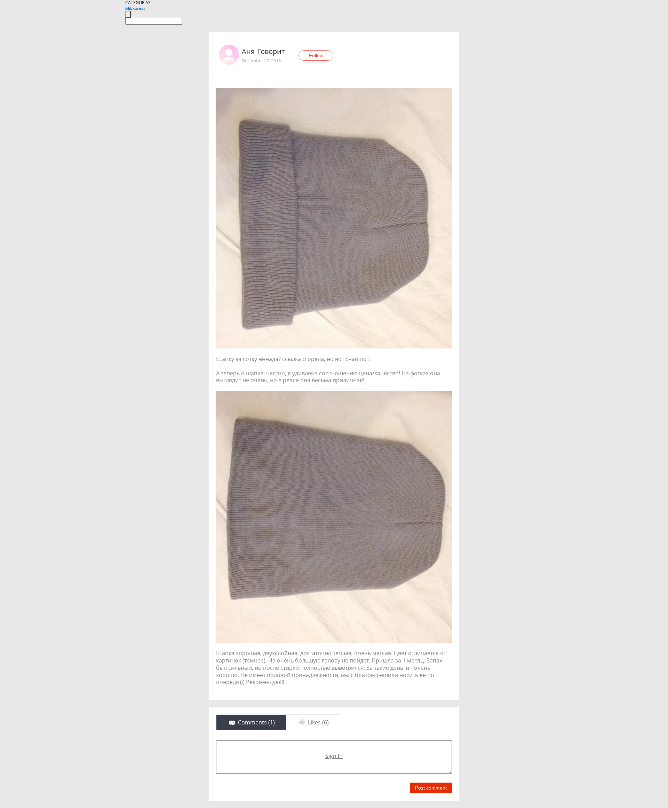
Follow (316, 55)
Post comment (431, 788)
